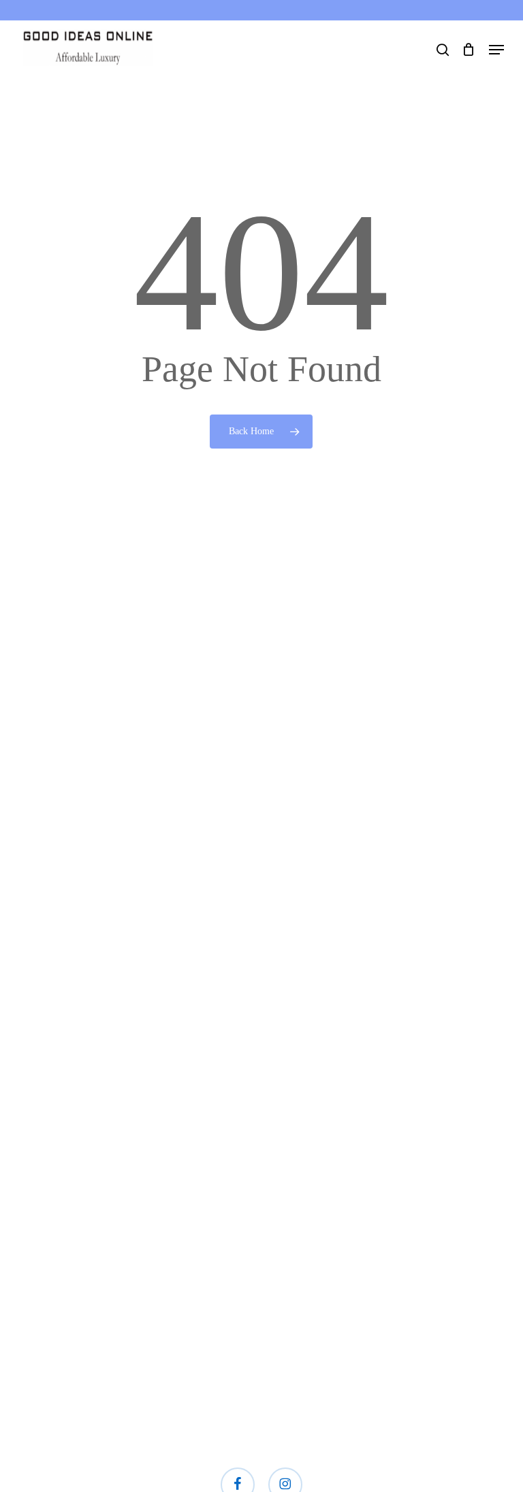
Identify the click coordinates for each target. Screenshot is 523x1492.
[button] (496, 49)
